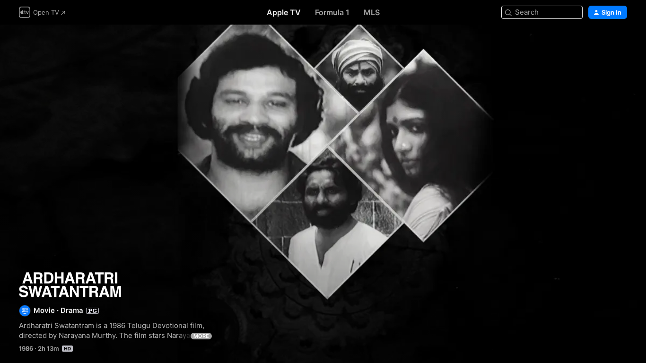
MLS (372, 12)
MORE (201, 336)
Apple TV (284, 12)
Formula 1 (332, 12)
